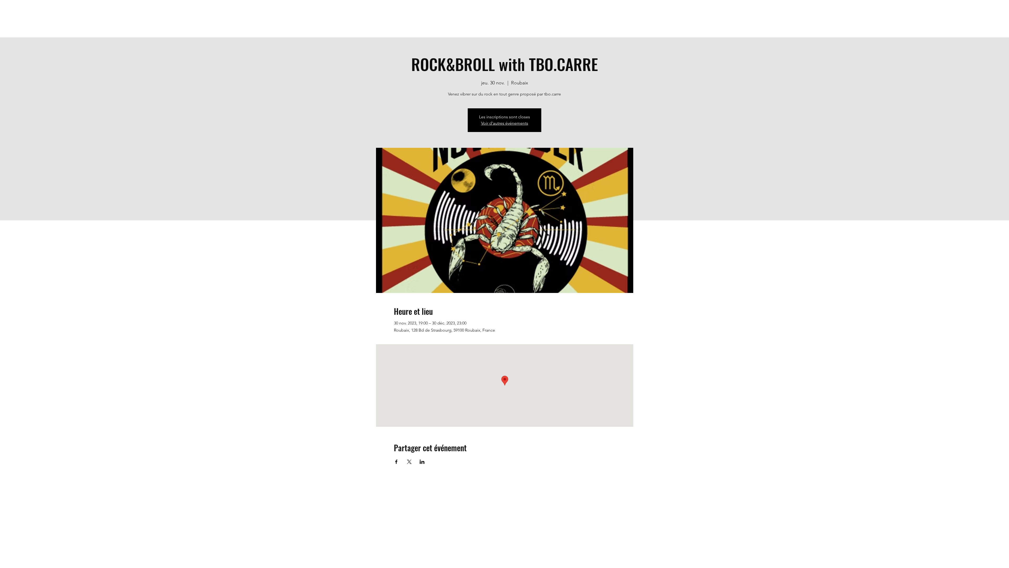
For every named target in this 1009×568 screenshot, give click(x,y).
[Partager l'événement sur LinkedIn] (422, 462)
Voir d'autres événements (504, 123)
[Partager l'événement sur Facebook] (396, 462)
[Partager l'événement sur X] (409, 462)
